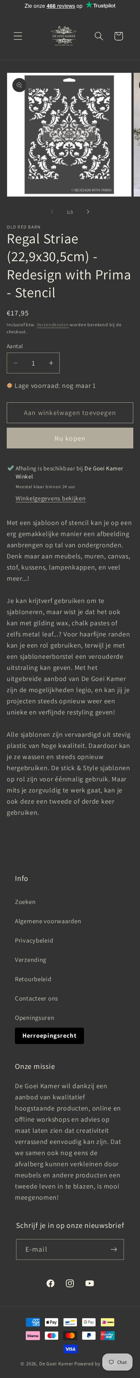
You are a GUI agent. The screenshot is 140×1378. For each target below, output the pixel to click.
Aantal (15, 346)
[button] (18, 36)
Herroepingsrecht (49, 1035)
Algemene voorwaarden (48, 921)
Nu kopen (70, 438)
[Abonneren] (114, 1249)
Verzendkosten (53, 324)
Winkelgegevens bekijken (51, 498)
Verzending (30, 960)
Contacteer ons (36, 998)
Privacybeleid (34, 940)
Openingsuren (35, 1018)
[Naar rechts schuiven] (88, 212)
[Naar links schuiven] (52, 212)
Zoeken (25, 902)
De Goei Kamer (56, 1364)
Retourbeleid (33, 979)
